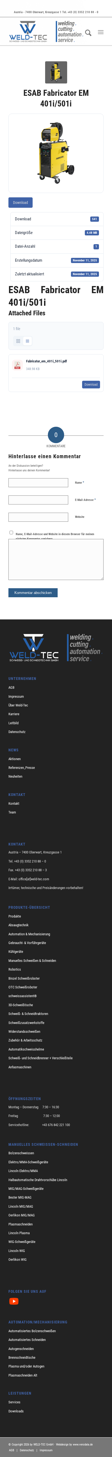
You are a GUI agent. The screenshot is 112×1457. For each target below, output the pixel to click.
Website (79, 517)
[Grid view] (18, 341)
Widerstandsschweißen (24, 1031)
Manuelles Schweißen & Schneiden (32, 961)
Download (20, 202)
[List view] (27, 341)
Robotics (14, 969)
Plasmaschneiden (20, 1224)
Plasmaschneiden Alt (22, 1375)
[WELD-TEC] (46, 31)
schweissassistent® (22, 996)
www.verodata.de (83, 1444)
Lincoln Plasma (19, 1233)
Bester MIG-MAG (20, 1197)
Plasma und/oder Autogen (26, 1366)
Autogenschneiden (21, 1349)
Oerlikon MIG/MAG (21, 1215)
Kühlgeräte (15, 952)
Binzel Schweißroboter (24, 978)
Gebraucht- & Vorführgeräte (27, 943)
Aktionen (14, 759)
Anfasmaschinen (19, 1067)
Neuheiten (15, 776)
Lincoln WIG (16, 1251)
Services (14, 1402)
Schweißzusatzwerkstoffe (26, 1023)
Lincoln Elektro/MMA (23, 1171)
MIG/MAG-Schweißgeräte (25, 1189)
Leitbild (13, 723)
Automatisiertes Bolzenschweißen (32, 1331)
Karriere (13, 714)
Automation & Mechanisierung (29, 934)
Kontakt (13, 803)
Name (79, 482)
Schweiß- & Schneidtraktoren (28, 1014)
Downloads (16, 1411)
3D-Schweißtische (20, 1005)
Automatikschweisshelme (26, 1049)
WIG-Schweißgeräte (21, 1242)
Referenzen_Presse (21, 768)
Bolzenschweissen (21, 1153)
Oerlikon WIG (17, 1259)
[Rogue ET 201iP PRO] (56, 72)
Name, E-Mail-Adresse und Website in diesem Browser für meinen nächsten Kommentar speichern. (55, 536)
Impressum (16, 696)
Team (12, 812)
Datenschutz (17, 732)
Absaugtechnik (18, 925)
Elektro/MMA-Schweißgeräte (28, 1162)
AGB (11, 687)
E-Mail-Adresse (85, 500)
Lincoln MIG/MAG (20, 1206)
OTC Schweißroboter (22, 987)
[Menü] (101, 32)
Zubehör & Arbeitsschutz (25, 1040)
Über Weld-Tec (18, 705)
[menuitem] (87, 40)
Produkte (14, 916)
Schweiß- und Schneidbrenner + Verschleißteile (40, 1058)
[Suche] (87, 40)
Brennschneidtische (21, 1357)
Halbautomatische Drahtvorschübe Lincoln (37, 1180)
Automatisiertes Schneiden (27, 1340)
